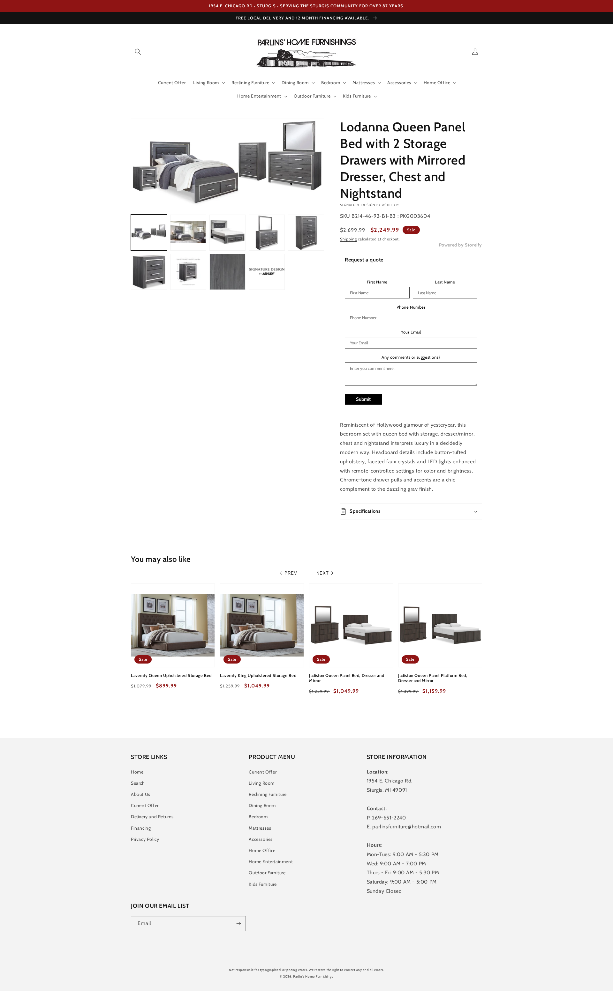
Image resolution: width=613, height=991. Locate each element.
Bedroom (258, 816)
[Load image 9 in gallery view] (267, 272)
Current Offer (145, 805)
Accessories (261, 839)
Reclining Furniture (267, 794)
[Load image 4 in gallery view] (267, 233)
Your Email (411, 332)
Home (137, 772)
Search (138, 783)
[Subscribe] (238, 923)
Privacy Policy (145, 839)
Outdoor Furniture (267, 873)
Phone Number (411, 307)
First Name (377, 282)
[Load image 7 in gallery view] (188, 272)
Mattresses (260, 828)
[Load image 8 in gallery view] (227, 272)
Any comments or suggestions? (411, 357)
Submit (363, 399)
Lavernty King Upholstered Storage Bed (258, 675)
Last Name (445, 282)
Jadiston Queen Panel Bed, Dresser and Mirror (346, 678)
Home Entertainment (271, 861)
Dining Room (262, 805)
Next (322, 573)
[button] (138, 52)
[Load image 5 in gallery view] (306, 233)
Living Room (262, 783)
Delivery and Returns (152, 816)
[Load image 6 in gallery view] (149, 272)
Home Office (262, 850)
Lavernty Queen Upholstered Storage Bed (171, 675)
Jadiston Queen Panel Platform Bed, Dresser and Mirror (432, 678)
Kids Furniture (262, 884)
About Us (140, 794)
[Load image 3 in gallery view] (227, 233)
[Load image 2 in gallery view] (188, 233)
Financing (141, 828)
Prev (290, 573)
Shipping (348, 239)
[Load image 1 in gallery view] (149, 233)
